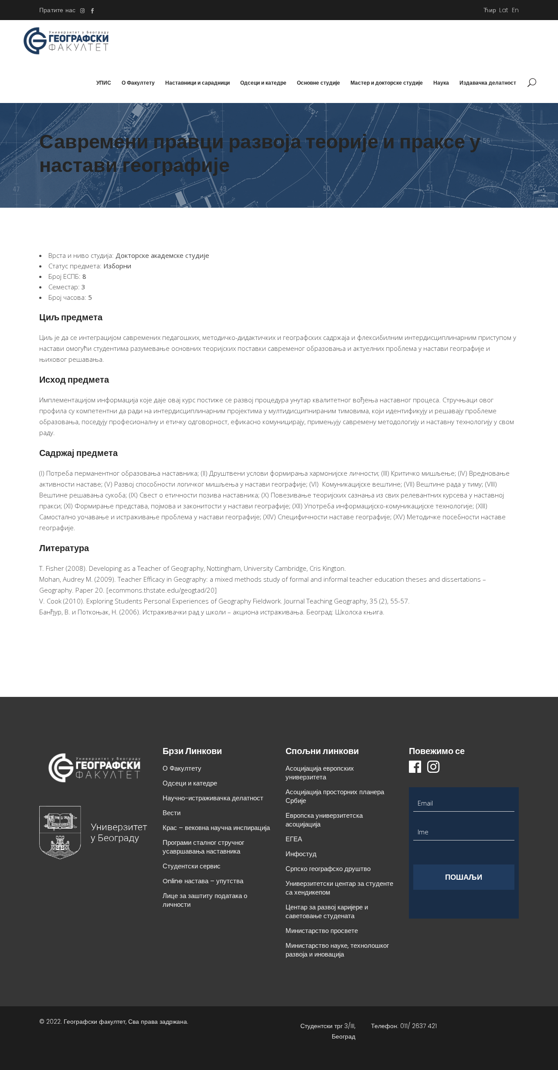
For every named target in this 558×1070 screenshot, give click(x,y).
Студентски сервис (192, 866)
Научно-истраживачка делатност (213, 797)
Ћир (489, 10)
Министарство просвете (322, 930)
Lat (504, 10)
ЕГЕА (294, 839)
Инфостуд (301, 853)
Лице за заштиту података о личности (205, 900)
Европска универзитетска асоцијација (324, 820)
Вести (171, 812)
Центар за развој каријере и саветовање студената (327, 911)
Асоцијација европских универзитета (320, 773)
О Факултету (182, 768)
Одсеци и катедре (190, 783)
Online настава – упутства (203, 880)
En (515, 10)
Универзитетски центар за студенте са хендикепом (339, 888)
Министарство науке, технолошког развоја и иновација (337, 950)
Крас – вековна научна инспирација (216, 827)
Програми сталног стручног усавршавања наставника (203, 847)
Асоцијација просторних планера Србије (335, 796)
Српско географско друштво (328, 868)
